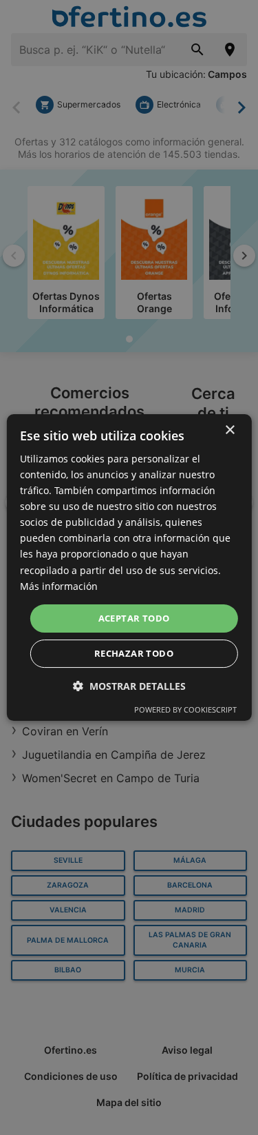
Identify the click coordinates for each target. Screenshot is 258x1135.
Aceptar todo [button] (134, 618)
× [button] (229, 430)
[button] (129, 686)
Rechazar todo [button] (133, 653)
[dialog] (128, 568)
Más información (59, 586)
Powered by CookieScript (185, 709)
